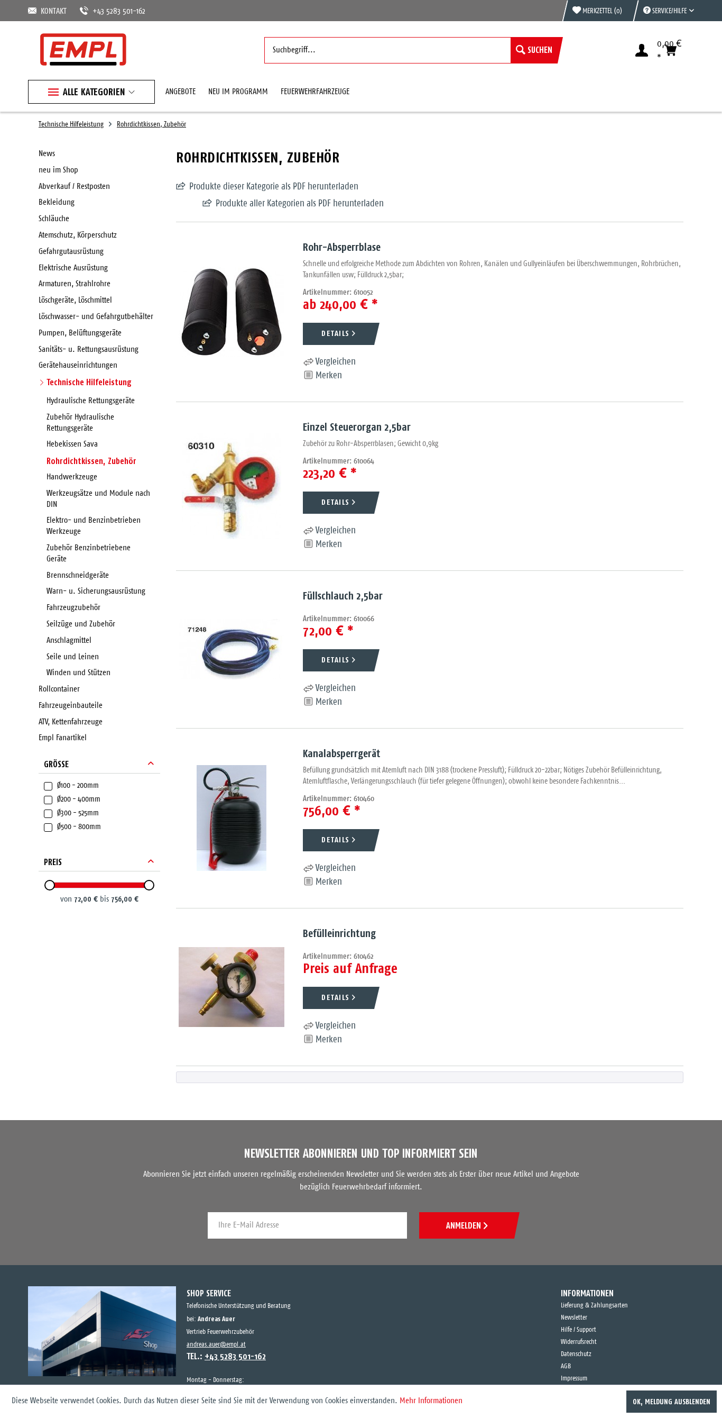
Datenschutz (576, 1354)
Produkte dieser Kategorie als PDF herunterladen (273, 187)
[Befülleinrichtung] (231, 987)
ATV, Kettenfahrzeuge (71, 722)
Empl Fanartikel (63, 738)
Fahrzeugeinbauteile (71, 706)
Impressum (574, 1378)
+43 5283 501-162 (106, 11)
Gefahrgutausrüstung (71, 252)
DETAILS (335, 333)
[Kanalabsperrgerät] (231, 818)
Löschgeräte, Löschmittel (75, 300)
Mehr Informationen (431, 1401)
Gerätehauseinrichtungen (78, 365)
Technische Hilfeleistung (89, 382)
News (47, 154)
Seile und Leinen (73, 657)
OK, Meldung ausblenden (671, 1401)
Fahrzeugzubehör (73, 608)
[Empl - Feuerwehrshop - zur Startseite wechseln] (83, 49)
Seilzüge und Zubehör (81, 624)
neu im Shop (58, 170)
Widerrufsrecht (579, 1342)
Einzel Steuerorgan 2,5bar (357, 427)
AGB (566, 1366)
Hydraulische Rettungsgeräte (91, 401)
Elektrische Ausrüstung (73, 268)
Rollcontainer (59, 689)
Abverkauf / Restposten (74, 186)
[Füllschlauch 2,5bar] (231, 649)
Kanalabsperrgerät (342, 753)
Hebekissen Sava (72, 444)
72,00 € (87, 899)
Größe (56, 764)
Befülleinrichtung (339, 933)
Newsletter (574, 1318)
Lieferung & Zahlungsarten (594, 1305)
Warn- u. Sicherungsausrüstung (96, 591)
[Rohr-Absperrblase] (231, 312)
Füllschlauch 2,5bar (343, 595)
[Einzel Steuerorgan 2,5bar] (231, 486)
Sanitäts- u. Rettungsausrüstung (88, 349)
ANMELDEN (463, 1225)
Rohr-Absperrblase (342, 247)
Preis (53, 862)
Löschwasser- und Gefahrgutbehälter (96, 317)
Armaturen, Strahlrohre (74, 284)
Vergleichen (334, 362)
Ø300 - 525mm (78, 813)
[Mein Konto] (641, 50)
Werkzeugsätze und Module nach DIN (98, 498)
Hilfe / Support (578, 1330)
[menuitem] (663, 10)
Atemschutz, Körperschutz (78, 235)
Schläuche (54, 219)
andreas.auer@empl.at (216, 1345)
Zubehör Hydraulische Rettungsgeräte (80, 422)
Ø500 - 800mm (79, 827)
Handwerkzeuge (72, 477)
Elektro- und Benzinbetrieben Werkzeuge (94, 525)
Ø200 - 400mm (78, 799)
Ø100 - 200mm (78, 785)
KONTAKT (52, 11)
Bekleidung (57, 202)
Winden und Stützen (78, 673)
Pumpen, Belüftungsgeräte (80, 333)
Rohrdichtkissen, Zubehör (91, 461)
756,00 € (124, 899)
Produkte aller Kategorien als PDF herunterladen (273, 203)
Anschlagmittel (69, 640)
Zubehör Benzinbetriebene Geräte (89, 553)
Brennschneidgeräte (78, 575)
